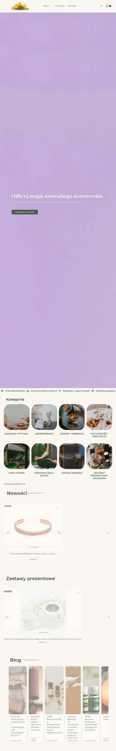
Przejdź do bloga (30, 660)
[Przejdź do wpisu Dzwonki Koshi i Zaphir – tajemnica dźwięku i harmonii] (36, 690)
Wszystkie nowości (35, 493)
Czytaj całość (16, 740)
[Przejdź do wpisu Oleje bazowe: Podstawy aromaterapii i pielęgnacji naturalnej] (91, 690)
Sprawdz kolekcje (24, 212)
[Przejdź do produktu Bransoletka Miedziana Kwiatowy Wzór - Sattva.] (33, 527)
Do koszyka (34, 547)
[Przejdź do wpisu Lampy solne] (106, 690)
